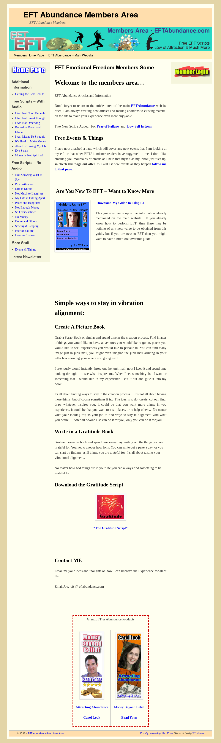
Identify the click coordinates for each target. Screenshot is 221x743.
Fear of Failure (24, 230)
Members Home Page (29, 55)
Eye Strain (21, 150)
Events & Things (25, 249)
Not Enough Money (27, 207)
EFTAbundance (143, 105)
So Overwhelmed (25, 212)
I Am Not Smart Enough (30, 118)
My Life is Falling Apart (30, 198)
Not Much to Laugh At (29, 193)
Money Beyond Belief (129, 707)
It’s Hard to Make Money (30, 141)
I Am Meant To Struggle (30, 136)
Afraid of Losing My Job (30, 146)
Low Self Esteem (25, 235)
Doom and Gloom (26, 221)
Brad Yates (129, 717)
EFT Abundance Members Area (80, 14)
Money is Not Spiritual (29, 155)
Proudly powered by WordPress (156, 733)
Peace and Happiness (27, 202)
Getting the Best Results (29, 94)
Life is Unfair (23, 188)
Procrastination (24, 184)
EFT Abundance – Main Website (70, 55)
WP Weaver (198, 733)
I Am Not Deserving (27, 123)
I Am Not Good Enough (30, 113)
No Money (21, 216)
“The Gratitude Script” (110, 528)
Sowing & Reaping (26, 226)
